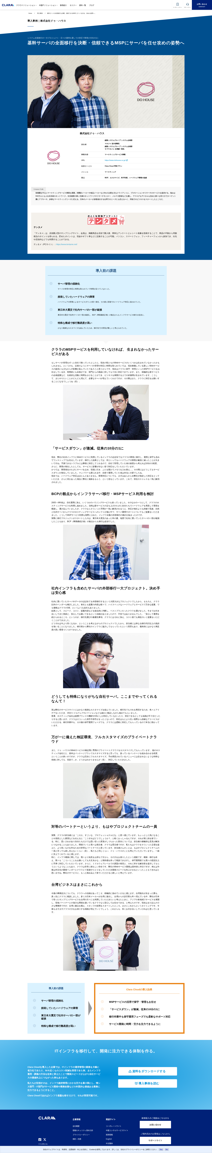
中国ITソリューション (47, 5)
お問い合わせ (155, 1124)
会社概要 (76, 1126)
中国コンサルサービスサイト (117, 1130)
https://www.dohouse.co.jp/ (115, 160)
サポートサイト (155, 1140)
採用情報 (109, 1134)
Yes (161, 1149)
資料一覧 (82, 5)
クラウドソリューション (25, 5)
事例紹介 (63, 5)
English (109, 1139)
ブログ (91, 5)
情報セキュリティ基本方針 (83, 1130)
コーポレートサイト (113, 1126)
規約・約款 (77, 1139)
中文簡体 (109, 1143)
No (167, 1149)
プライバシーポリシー (81, 1134)
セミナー (73, 5)
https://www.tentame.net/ (66, 244)
